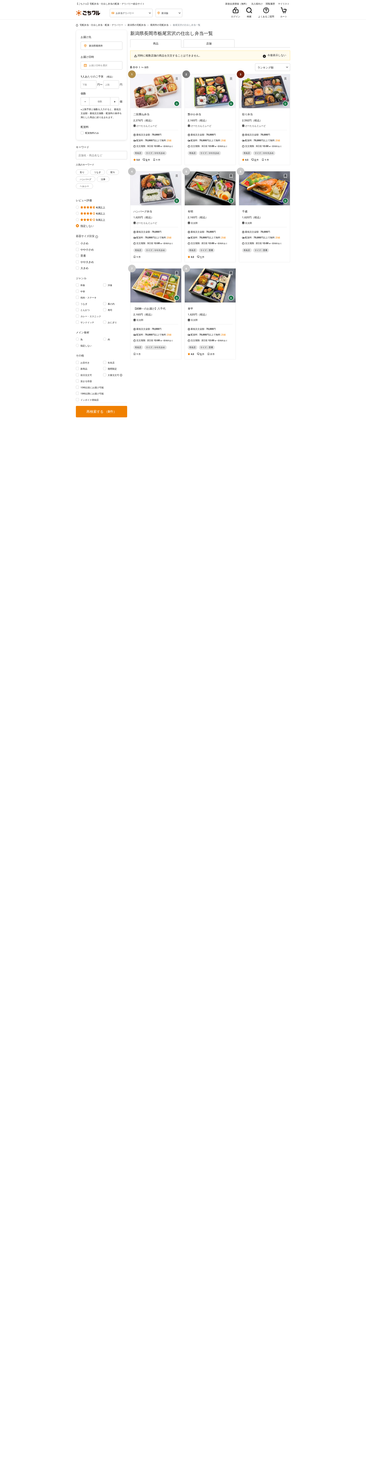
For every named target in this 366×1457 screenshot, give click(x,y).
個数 (83, 93)
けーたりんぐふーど (146, 125)
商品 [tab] (155, 43)
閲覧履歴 (270, 3)
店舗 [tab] (209, 43)
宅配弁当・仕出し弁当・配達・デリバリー (101, 24)
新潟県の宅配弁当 (137, 24)
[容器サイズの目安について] (96, 236)
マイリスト (283, 3)
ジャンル (81, 278)
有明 (190, 211)
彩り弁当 (247, 114)
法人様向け (257, 3)
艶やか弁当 (194, 114)
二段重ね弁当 (141, 114)
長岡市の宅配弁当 (159, 24)
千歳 (244, 211)
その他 (80, 355)
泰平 (190, 308)
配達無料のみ (92, 132)
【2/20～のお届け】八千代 (149, 308)
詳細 (169, 140)
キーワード (82, 147)
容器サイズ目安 (85, 236)
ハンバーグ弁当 (142, 211)
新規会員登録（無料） (236, 3)
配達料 (85, 127)
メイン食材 (82, 332)
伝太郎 (194, 222)
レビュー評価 (84, 200)
